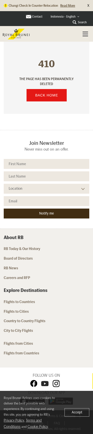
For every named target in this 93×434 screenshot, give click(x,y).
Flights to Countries (19, 302)
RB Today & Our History (22, 249)
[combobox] (65, 17)
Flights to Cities (16, 311)
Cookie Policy (38, 426)
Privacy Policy (14, 420)
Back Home (46, 95)
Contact (37, 16)
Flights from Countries (21, 353)
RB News (11, 268)
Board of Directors (18, 258)
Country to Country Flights (25, 321)
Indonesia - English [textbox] (63, 16)
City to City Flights (19, 330)
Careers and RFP (17, 278)
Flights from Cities (18, 343)
